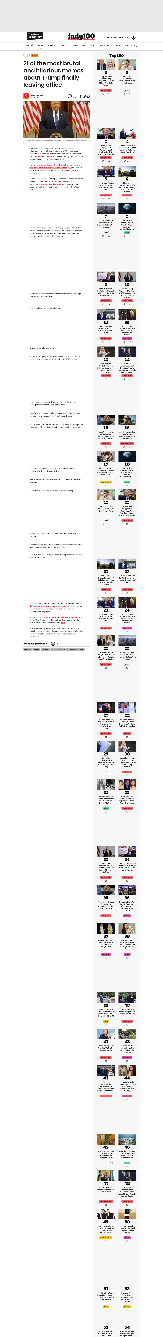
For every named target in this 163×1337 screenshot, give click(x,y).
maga (106, 1021)
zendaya (127, 1307)
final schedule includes (46, 165)
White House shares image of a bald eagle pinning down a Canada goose (127, 187)
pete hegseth (106, 444)
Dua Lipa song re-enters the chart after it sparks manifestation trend (127, 906)
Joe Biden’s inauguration (45, 156)
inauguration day (58, 649)
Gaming (51, 45)
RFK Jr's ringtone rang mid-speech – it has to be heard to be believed (106, 1296)
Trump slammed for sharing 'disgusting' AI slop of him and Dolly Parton (105, 80)
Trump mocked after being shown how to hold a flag (127, 1011)
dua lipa (127, 916)
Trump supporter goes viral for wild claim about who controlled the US (106, 1012)
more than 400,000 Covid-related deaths (64, 617)
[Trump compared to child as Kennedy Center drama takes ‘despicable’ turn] (106, 314)
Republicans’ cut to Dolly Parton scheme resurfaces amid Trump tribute (106, 368)
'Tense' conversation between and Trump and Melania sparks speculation (106, 1086)
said (63, 622)
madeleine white (105, 1238)
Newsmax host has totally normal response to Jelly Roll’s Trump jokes (127, 723)
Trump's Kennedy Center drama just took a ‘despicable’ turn (106, 329)
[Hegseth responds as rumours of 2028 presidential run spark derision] (106, 420)
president (28, 649)
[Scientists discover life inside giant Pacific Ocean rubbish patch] (127, 1139)
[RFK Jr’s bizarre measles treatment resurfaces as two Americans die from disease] (106, 1175)
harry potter (127, 1057)
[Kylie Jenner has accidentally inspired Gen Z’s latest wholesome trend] (127, 1070)
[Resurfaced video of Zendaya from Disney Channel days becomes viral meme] (127, 1281)
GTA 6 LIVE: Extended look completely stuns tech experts (127, 79)
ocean (127, 1163)
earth (127, 232)
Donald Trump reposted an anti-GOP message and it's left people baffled (127, 293)
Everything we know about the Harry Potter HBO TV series (127, 1049)
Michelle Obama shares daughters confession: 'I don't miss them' (105, 471)
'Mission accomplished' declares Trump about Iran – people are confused (127, 368)
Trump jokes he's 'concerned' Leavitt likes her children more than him (127, 149)
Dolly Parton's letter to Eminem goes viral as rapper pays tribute (127, 330)
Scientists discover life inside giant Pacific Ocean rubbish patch (127, 1154)
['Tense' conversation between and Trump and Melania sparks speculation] (106, 1070)
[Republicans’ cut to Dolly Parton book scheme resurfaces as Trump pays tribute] (106, 351)
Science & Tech (78, 45)
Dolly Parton (106, 376)
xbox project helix (106, 1163)
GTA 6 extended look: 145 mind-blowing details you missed (106, 224)
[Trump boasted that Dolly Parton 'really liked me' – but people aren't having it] (106, 640)
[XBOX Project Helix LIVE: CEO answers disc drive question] (106, 1139)
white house (127, 195)
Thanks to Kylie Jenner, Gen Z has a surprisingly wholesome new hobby (127, 1086)
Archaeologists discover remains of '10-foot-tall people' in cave (106, 799)
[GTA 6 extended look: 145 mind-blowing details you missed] (106, 208)
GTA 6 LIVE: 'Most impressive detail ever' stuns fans (106, 509)
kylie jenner (127, 1096)
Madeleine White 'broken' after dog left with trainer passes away (106, 1229)
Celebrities (104, 45)
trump (34, 55)
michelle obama (106, 482)
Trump (63, 45)
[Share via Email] (88, 96)
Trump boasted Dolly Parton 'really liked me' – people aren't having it (105, 656)
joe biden (45, 649)
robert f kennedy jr (106, 1201)
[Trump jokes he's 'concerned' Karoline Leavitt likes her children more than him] (127, 133)
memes (36, 649)
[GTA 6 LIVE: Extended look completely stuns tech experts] (127, 64)
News (40, 45)
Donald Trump (105, 90)
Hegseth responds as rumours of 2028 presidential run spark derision (106, 435)
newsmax (127, 733)
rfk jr (106, 1307)
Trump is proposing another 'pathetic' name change (105, 1048)
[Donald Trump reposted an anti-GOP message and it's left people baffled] (127, 277)
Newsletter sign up (119, 37)
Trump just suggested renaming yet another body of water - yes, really (106, 150)
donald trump (127, 157)
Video (117, 45)
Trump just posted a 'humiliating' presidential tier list (106, 186)
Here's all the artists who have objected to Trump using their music (127, 799)
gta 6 (127, 90)
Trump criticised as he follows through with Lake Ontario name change (106, 292)
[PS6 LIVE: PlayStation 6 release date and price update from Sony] (106, 746)
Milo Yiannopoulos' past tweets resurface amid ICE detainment (127, 435)
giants (106, 808)
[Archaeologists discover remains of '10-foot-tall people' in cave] (106, 784)
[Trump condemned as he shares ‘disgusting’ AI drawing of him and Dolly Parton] (106, 64)
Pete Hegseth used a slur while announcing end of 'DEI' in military (106, 905)
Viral (92, 45)
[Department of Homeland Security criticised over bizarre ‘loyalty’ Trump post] (106, 707)
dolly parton (127, 338)
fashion (127, 1238)
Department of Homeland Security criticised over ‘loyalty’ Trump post (106, 724)
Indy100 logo (81, 36)
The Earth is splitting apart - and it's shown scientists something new (127, 225)
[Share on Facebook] (80, 96)
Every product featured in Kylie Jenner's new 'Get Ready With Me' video (127, 944)
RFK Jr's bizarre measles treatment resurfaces (106, 1189)
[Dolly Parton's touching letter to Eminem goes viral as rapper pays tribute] (127, 314)
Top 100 (29, 45)
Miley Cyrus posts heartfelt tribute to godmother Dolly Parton (106, 943)
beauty (127, 954)
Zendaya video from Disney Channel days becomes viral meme (127, 1297)
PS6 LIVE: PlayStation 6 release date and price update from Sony (106, 762)
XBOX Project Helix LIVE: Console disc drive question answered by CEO (106, 1154)
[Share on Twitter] (84, 96)
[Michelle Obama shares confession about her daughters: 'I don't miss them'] (106, 456)
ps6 (106, 772)
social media (72, 649)
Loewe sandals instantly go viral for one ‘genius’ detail (127, 1229)
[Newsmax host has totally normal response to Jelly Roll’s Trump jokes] (127, 707)
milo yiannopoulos (127, 444)
